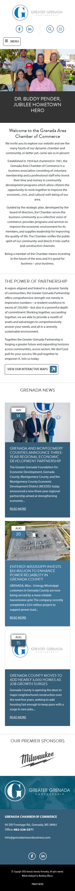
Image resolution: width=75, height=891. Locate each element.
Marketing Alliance (46, 875)
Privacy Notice (37, 884)
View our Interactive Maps (27, 369)
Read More (18, 509)
